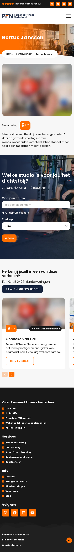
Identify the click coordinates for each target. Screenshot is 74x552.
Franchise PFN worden (18, 418)
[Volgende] (11, 374)
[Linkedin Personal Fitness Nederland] (64, 4)
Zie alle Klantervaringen (22, 289)
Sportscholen (13, 461)
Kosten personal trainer (20, 457)
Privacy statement (13, 539)
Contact (10, 476)
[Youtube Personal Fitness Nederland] (70, 4)
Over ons (11, 408)
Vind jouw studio (13, 198)
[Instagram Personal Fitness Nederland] (52, 4)
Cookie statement (12, 545)
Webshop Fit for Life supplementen (26, 422)
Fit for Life (11, 413)
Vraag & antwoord (16, 481)
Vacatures (12, 491)
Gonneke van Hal (33, 333)
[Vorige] (5, 374)
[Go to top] (69, 540)
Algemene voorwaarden (16, 534)
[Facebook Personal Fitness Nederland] (58, 4)
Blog (8, 495)
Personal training (16, 442)
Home (9, 53)
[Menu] (68, 15)
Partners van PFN (15, 427)
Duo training (13, 447)
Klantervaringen (24, 53)
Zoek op (7, 219)
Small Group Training (18, 452)
